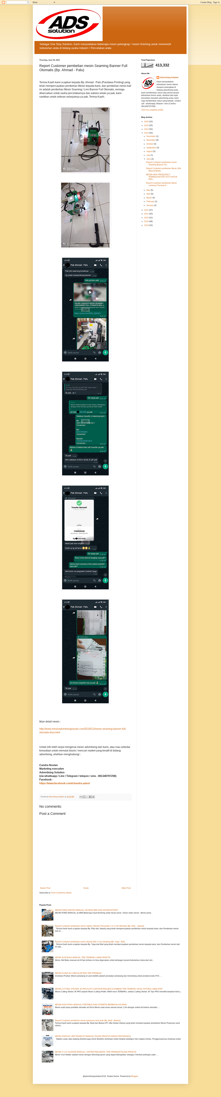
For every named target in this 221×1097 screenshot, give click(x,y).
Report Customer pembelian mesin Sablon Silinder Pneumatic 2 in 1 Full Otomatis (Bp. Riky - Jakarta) (99, 926)
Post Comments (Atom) (61, 893)
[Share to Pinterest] (93, 796)
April (148, 194)
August (149, 151)
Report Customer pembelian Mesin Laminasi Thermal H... (161, 184)
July (148, 155)
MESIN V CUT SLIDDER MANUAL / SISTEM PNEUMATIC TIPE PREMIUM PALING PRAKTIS (95, 1052)
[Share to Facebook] (90, 796)
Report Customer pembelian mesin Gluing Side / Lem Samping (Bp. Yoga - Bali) (90, 942)
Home (86, 888)
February (150, 201)
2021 (146, 214)
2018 (146, 225)
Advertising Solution (169, 77)
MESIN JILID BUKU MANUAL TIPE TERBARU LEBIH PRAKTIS (82, 957)
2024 (146, 129)
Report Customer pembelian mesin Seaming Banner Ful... (161, 163)
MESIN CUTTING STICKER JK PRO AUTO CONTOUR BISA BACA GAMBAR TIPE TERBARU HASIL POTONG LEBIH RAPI (108, 989)
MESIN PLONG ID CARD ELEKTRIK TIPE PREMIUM (78, 973)
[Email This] (81, 796)
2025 (146, 125)
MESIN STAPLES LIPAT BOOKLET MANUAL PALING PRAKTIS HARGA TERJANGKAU (93, 1036)
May (148, 190)
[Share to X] (87, 796)
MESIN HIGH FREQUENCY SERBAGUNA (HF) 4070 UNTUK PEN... (161, 176)
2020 (146, 218)
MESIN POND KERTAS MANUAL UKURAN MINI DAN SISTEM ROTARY (86, 910)
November (151, 140)
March (149, 198)
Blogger (134, 1076)
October (150, 144)
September (151, 148)
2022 (146, 210)
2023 (146, 133)
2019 (146, 221)
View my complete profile (152, 110)
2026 (146, 121)
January (150, 205)
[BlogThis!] (84, 796)
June (148, 159)
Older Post (126, 888)
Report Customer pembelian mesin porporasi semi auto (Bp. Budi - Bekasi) (88, 1020)
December (151, 136)
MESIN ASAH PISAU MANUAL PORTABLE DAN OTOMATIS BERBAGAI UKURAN (91, 1004)
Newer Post (45, 888)
